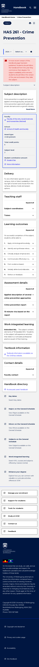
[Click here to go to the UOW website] (6, 8)
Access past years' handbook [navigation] (17, 389)
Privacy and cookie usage (16, 637)
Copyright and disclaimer (16, 627)
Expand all (30, 203)
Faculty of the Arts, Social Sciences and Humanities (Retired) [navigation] (20, 120)
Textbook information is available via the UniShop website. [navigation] (20, 354)
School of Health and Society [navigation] (17, 129)
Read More (30, 109)
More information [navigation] (13, 164)
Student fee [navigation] (11, 160)
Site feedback (12, 659)
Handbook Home (8, 17)
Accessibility (11, 648)
